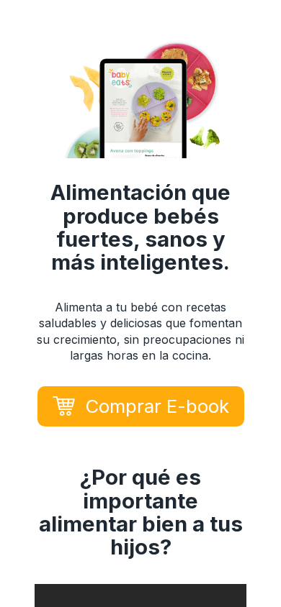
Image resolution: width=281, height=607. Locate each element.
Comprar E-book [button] (157, 406)
